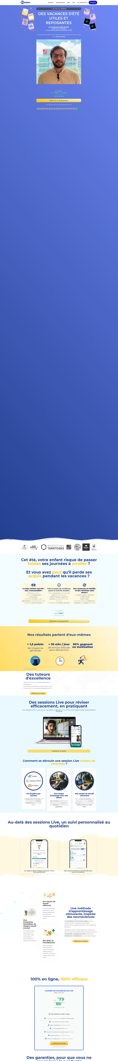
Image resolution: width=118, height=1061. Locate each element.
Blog (69, 2)
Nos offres (51, 2)
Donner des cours (60, 2)
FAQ (74, 2)
